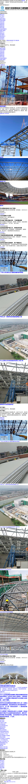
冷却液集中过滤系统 (5, 738)
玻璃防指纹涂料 (4, 748)
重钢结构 (2, 24)
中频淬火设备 (3, 722)
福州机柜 (2, 719)
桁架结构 (2, 21)
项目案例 (2, 34)
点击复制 (16, 773)
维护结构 (2, 27)
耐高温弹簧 (2, 727)
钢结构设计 (2, 36)
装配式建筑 (2, 30)
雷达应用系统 (3, 729)
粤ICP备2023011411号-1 (10, 781)
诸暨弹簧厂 (2, 728)
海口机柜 (2, 721)
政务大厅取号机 (4, 747)
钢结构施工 (3, 106)
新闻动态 (2, 33)
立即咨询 (7, 113)
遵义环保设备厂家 (4, 741)
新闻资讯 (2, 764)
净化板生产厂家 (4, 734)
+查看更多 (2, 65)
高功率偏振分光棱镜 (5, 735)
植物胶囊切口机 (4, 742)
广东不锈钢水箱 (4, 739)
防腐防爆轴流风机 (4, 731)
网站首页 (2, 14)
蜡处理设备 (2, 737)
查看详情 (2, 113)
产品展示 (2, 763)
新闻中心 (2, 31)
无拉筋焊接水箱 (4, 725)
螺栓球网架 (2, 19)
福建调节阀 (2, 744)
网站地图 (2, 767)
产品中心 (2, 17)
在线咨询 (2, 214)
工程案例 (2, 419)
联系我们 (2, 39)
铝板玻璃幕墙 (3, 29)
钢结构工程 (12, 40)
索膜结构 (2, 26)
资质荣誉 (2, 37)
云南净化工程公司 (4, 732)
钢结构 (17, 40)
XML (1, 769)
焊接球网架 (2, 20)
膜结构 (23, 0)
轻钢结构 (2, 23)
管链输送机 (2, 724)
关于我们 (2, 16)
